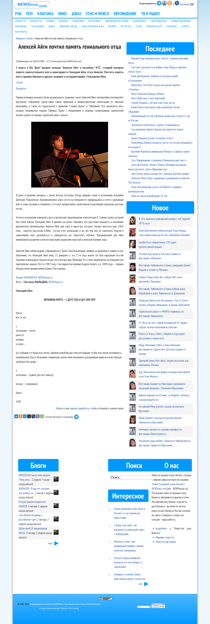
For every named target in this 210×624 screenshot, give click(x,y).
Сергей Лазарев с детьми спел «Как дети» (153, 103)
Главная (20, 38)
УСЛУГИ (185, 26)
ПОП (29, 13)
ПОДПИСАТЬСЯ (154, 26)
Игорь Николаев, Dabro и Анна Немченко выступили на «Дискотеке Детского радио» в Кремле (162, 349)
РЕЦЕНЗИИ (78, 21)
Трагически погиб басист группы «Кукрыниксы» (155, 125)
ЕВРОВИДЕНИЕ (125, 13)
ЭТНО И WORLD (97, 13)
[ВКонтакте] (16, 416)
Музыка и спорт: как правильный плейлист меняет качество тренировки (129, 545)
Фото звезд (74, 608)
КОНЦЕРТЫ (36, 21)
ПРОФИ (112, 26)
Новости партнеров (166, 541)
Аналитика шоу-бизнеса (57, 608)
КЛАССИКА (45, 13)
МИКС (62, 13)
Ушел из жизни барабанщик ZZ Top (149, 196)
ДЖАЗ (76, 13)
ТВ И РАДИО (150, 13)
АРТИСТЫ (126, 26)
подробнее (161, 528)
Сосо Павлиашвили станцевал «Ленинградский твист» (158, 160)
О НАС (139, 26)
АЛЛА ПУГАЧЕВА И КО (93, 26)
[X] (29, 416)
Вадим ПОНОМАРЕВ (26, 277)
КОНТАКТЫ (21, 31)
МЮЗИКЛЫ (20, 26)
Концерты (21, 88)
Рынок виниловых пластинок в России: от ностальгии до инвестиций (129, 513)
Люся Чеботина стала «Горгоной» (148, 98)
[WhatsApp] (42, 416)
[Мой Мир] (25, 416)
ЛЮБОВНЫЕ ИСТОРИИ (116, 21)
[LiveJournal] (33, 416)
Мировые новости (165, 537)
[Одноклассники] (20, 416)
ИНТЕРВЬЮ (94, 21)
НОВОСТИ (20, 21)
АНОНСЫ (63, 21)
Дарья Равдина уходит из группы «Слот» (152, 138)
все (140, 584)
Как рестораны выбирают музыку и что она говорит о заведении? (128, 562)
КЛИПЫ (50, 21)
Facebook (184, 4)
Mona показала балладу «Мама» (147, 94)
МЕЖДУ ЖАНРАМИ (180, 21)
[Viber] (38, 416)
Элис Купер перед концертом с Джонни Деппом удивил (160, 174)
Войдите (60, 408)
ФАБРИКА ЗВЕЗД (68, 26)
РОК (18, 13)
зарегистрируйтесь (79, 408)
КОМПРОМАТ (139, 21)
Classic (29, 38)
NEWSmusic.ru (45, 277)
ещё (50, 543)
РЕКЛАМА (172, 26)
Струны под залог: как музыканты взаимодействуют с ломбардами (129, 529)
